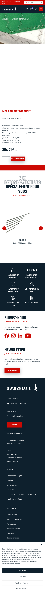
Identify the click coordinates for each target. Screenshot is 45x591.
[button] (41, 544)
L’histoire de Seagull (14, 476)
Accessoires (11, 524)
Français (30, 2)
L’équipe (10, 480)
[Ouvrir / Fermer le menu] (41, 9)
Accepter (22, 570)
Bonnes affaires (13, 538)
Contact (14, 425)
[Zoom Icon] (40, 54)
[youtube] (28, 335)
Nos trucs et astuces (14, 499)
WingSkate (11, 533)
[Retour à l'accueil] (9, 9)
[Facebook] (6, 335)
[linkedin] (20, 335)
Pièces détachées (13, 528)
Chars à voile (12, 514)
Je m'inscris (12, 370)
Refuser (23, 577)
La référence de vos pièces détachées (21, 494)
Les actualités (12, 485)
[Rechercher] (35, 9)
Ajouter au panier (17, 159)
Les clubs (10, 490)
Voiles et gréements (14, 519)
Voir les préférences (22, 583)
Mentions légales (21, 588)
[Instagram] (13, 335)
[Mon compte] (27, 9)
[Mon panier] (31, 9)
